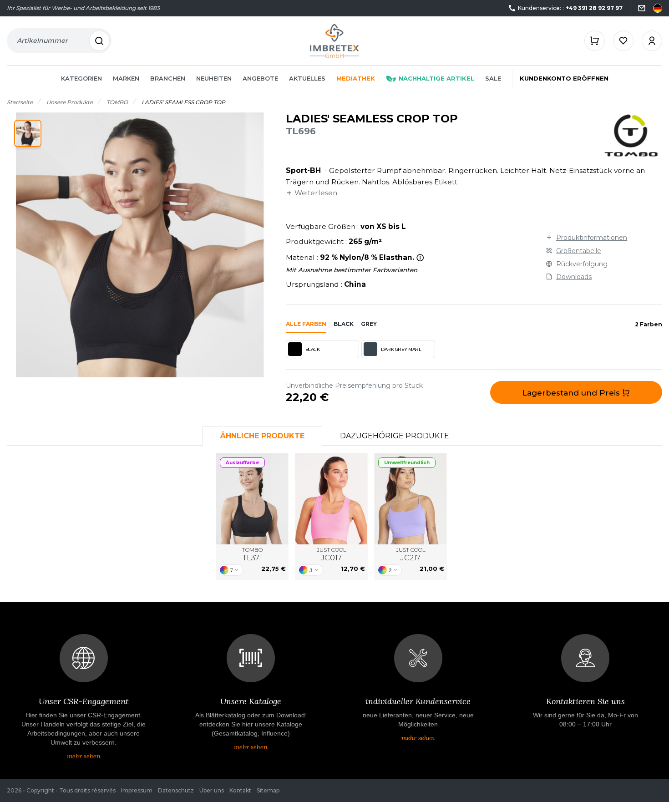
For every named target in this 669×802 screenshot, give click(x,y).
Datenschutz (176, 790)
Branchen (167, 78)
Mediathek (355, 78)
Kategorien (81, 78)
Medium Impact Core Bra (252, 499)
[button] (27, 133)
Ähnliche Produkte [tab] (262, 435)
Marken (126, 78)
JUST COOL (331, 554)
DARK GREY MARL (401, 349)
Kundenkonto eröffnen (564, 78)
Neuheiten (214, 78)
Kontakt (240, 790)
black (344, 323)
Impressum (136, 790)
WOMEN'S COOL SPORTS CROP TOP (331, 498)
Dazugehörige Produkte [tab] (394, 435)
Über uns (211, 790)
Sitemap (268, 790)
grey (369, 323)
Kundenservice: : (570, 8)
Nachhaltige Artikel (436, 78)
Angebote (260, 78)
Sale (493, 78)
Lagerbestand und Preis (572, 392)
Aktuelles (307, 78)
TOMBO (252, 554)
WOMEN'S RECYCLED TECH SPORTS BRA (410, 498)
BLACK (312, 349)
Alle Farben (306, 323)
